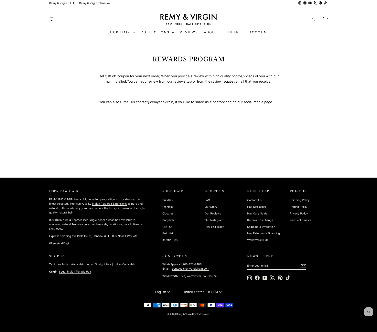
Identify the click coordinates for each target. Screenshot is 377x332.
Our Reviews (213, 213)
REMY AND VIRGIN (61, 199)
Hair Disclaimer (256, 206)
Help (234, 32)
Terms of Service (300, 220)
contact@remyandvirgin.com (190, 268)
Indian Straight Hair (98, 264)
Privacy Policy (299, 213)
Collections (156, 32)
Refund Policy (298, 206)
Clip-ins (167, 226)
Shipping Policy (300, 200)
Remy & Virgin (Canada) (94, 3)
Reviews (189, 32)
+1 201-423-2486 (190, 264)
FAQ (207, 200)
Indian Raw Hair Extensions (109, 203)
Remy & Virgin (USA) (62, 3)
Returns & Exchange (260, 220)
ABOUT (212, 32)
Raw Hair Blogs (214, 226)
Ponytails (168, 220)
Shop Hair (120, 32)
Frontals (167, 206)
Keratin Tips (170, 240)
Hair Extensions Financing (263, 233)
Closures (167, 213)
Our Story (211, 206)
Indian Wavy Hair (73, 264)
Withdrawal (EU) (257, 240)
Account (259, 32)
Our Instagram (214, 220)
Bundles (167, 200)
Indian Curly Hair (124, 264)
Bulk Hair (168, 233)
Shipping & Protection (261, 226)
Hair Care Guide (257, 213)
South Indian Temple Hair (75, 271)
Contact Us (254, 200)
